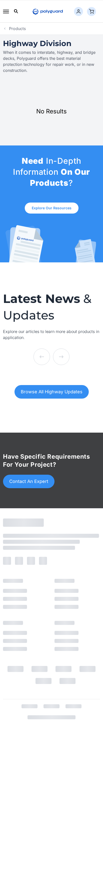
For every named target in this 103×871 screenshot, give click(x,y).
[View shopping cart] (91, 11)
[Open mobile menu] (6, 12)
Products (17, 28)
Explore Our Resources (52, 208)
